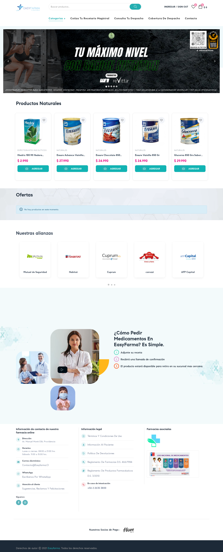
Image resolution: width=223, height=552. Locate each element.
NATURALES (62, 150)
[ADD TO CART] (33, 168)
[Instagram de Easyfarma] (25, 502)
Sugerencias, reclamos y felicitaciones (43, 488)
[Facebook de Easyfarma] (18, 502)
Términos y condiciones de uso (105, 436)
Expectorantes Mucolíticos (32, 150)
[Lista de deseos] (44, 120)
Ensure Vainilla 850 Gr (147, 155)
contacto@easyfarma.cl (35, 465)
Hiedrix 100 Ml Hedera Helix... (29, 155)
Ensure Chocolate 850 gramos (108, 155)
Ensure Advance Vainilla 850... (70, 155)
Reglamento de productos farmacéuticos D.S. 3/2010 (110, 473)
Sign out (183, 6)
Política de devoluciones (101, 453)
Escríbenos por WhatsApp (36, 476)
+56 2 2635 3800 (97, 488)
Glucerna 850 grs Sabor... (188, 155)
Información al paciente (100, 444)
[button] (8, 61)
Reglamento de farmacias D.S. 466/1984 (110, 462)
